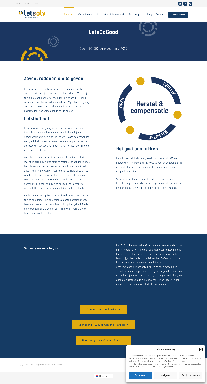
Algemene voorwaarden (45, 365)
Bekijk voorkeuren (191, 375)
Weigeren (165, 375)
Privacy (60, 365)
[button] (200, 349)
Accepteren (140, 375)
